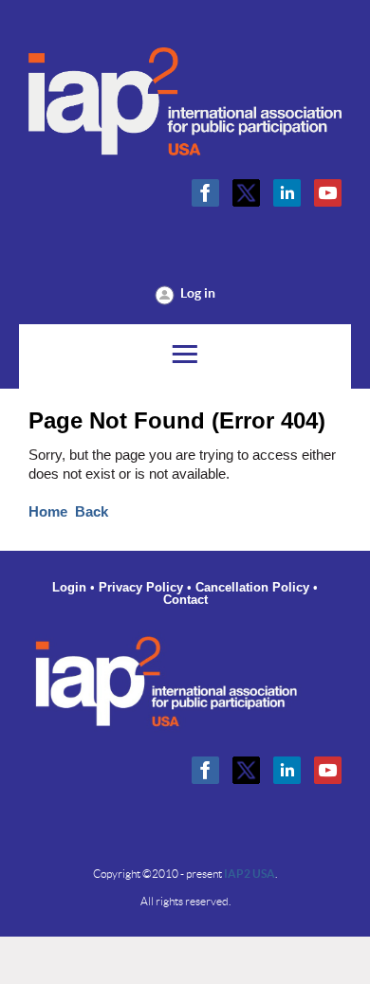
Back (91, 511)
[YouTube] (328, 193)
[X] (246, 193)
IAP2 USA (249, 873)
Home (47, 511)
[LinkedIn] (287, 193)
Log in (197, 293)
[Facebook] (205, 193)
